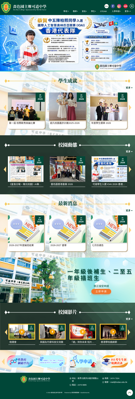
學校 (65, 11)
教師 (75, 11)
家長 (84, 11)
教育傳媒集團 (75, 392)
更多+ (127, 11)
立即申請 (101, 291)
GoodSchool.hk (84, 392)
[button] (5, 107)
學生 (93, 11)
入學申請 (115, 11)
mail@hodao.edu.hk (118, 382)
